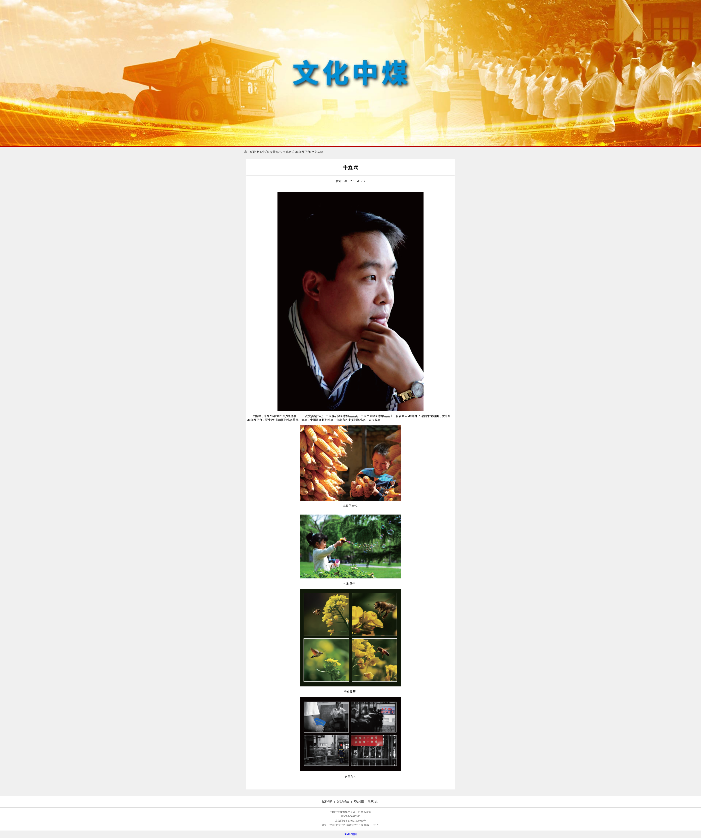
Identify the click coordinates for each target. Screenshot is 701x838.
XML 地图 (350, 834)
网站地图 (359, 801)
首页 (252, 151)
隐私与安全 (343, 801)
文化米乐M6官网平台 (296, 151)
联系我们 (373, 801)
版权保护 (327, 801)
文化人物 (317, 151)
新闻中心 (262, 151)
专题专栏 (275, 151)
